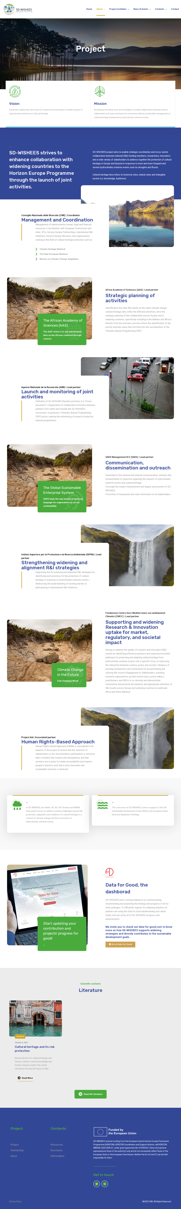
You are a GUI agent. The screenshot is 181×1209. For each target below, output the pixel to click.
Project (15, 1144)
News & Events (140, 9)
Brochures (56, 1150)
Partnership (17, 1150)
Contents (159, 9)
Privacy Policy (15, 1201)
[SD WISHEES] (18, 9)
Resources (57, 1144)
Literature (20, 1036)
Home (89, 9)
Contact (175, 9)
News (14, 1155)
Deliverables (57, 1155)
